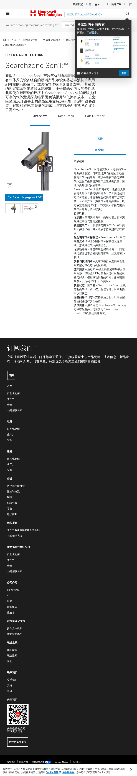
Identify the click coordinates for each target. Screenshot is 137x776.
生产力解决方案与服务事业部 (23, 529)
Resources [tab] (66, 116)
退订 (9, 690)
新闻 (9, 601)
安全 (9, 404)
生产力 (11, 398)
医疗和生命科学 (16, 485)
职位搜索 (12, 655)
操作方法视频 (14, 628)
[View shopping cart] (130, 4)
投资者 (11, 612)
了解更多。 (93, 32)
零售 (9, 508)
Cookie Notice (61, 762)
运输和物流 (13, 491)
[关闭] (131, 769)
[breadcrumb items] (5, 40)
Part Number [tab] (95, 116)
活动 (9, 661)
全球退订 (76, 762)
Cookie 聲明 (52, 772)
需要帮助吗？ (14, 633)
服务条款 (11, 762)
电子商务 (12, 514)
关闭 (123, 73)
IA (8, 595)
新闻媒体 (12, 606)
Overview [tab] (39, 116)
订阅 (11, 375)
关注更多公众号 (18, 741)
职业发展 (12, 649)
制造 (9, 497)
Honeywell (13, 589)
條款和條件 (68, 772)
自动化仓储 (13, 393)
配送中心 (12, 502)
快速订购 (116, 4)
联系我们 (100, 149)
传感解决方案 (14, 410)
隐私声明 (23, 762)
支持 (100, 138)
